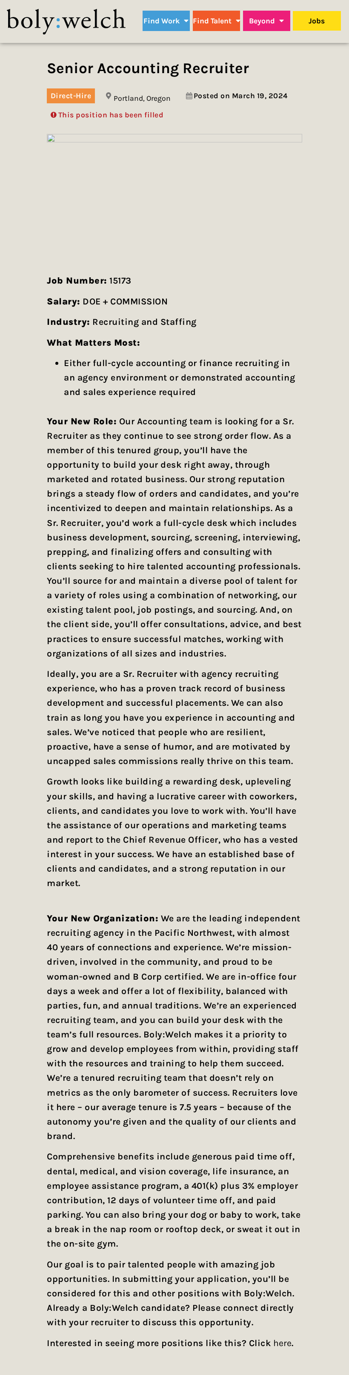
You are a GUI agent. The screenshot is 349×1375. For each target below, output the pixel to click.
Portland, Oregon (142, 98)
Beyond (262, 21)
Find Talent (212, 21)
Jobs (317, 21)
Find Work (161, 21)
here (282, 1343)
